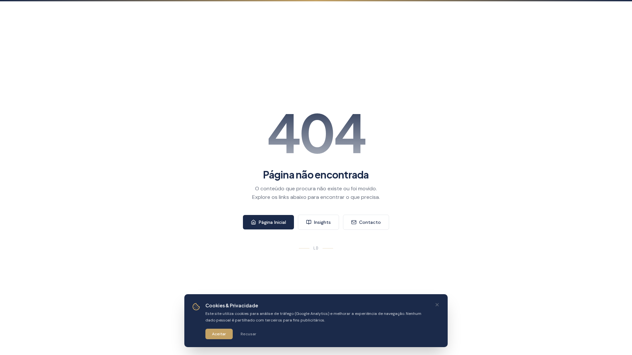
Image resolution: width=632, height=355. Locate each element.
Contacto (370, 222)
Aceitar (219, 334)
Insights (322, 222)
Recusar (248, 334)
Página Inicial (272, 222)
